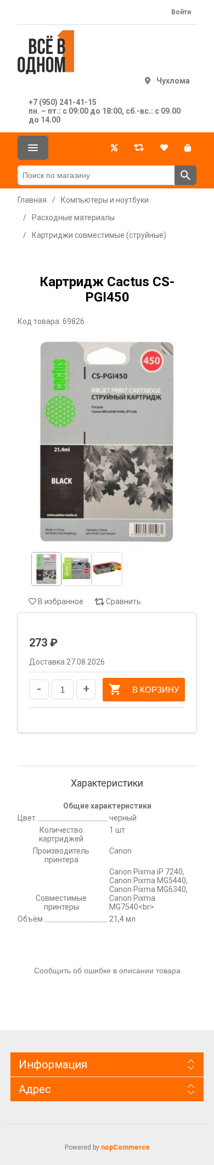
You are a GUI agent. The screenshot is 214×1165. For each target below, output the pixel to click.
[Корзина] (187, 147)
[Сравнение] (139, 147)
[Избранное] (164, 147)
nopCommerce (125, 1147)
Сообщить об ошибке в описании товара (107, 970)
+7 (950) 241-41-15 (63, 102)
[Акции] (114, 147)
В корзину (155, 689)
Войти (181, 12)
